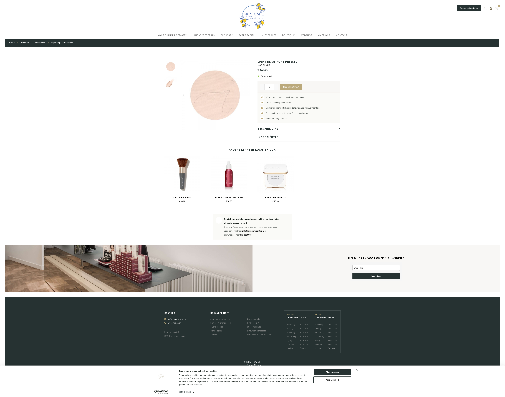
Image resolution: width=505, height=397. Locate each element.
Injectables (268, 35)
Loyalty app (303, 113)
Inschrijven (376, 276)
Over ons (324, 35)
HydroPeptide (216, 326)
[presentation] (183, 95)
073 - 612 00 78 (174, 323)
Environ (213, 334)
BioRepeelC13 (253, 318)
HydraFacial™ (253, 322)
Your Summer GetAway (172, 35)
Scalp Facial (247, 35)
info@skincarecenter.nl (253, 230)
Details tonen (185, 392)
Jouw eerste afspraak (219, 318)
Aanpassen (331, 380)
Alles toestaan (332, 372)
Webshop (306, 35)
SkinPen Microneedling (220, 322)
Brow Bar (227, 35)
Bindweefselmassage (256, 330)
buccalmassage (254, 326)
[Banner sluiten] (357, 370)
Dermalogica (216, 330)
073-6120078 (245, 234)
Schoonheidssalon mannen (259, 334)
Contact (341, 35)
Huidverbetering (203, 35)
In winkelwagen (290, 86)
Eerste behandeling (469, 8)
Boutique (288, 35)
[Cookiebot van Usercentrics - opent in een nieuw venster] (161, 392)
